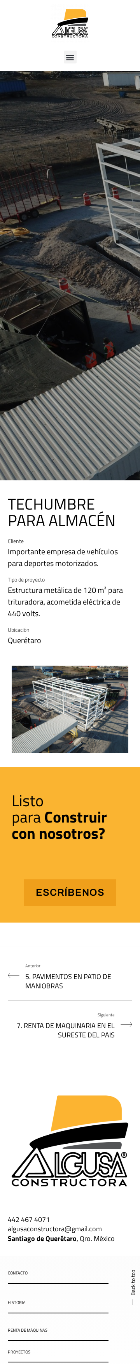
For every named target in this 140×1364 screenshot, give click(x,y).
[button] (70, 57)
